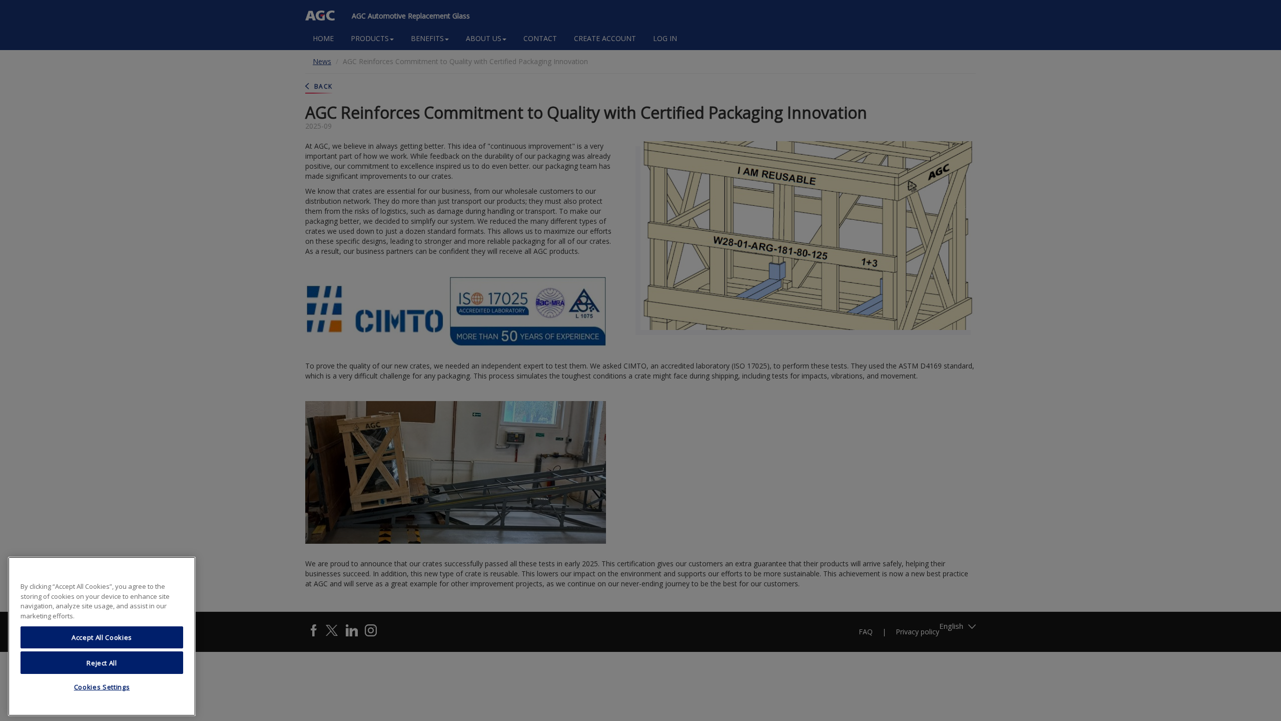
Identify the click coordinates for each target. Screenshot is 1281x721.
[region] (102, 636)
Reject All (102, 662)
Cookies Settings (102, 687)
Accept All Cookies (102, 637)
